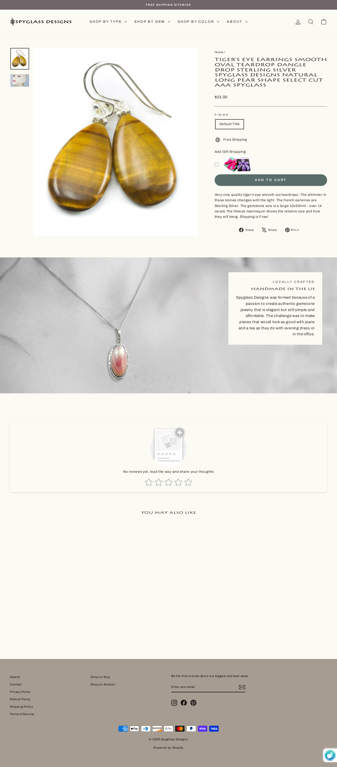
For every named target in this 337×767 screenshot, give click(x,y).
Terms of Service (22, 714)
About (235, 21)
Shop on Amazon (103, 684)
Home (219, 52)
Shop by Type (106, 21)
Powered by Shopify (168, 747)
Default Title (229, 124)
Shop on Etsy (100, 677)
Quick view (48, 596)
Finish (222, 114)
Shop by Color (197, 21)
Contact (16, 684)
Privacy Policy (20, 691)
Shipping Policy (21, 706)
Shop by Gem (150, 21)
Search (15, 677)
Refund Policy (20, 699)
